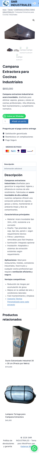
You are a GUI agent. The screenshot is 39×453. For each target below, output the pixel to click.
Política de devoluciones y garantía (8, 443)
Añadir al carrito (19, 121)
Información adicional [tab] (13, 169)
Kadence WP (26, 446)
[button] (34, 20)
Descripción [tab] (9, 164)
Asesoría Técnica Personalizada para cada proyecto (18, 302)
